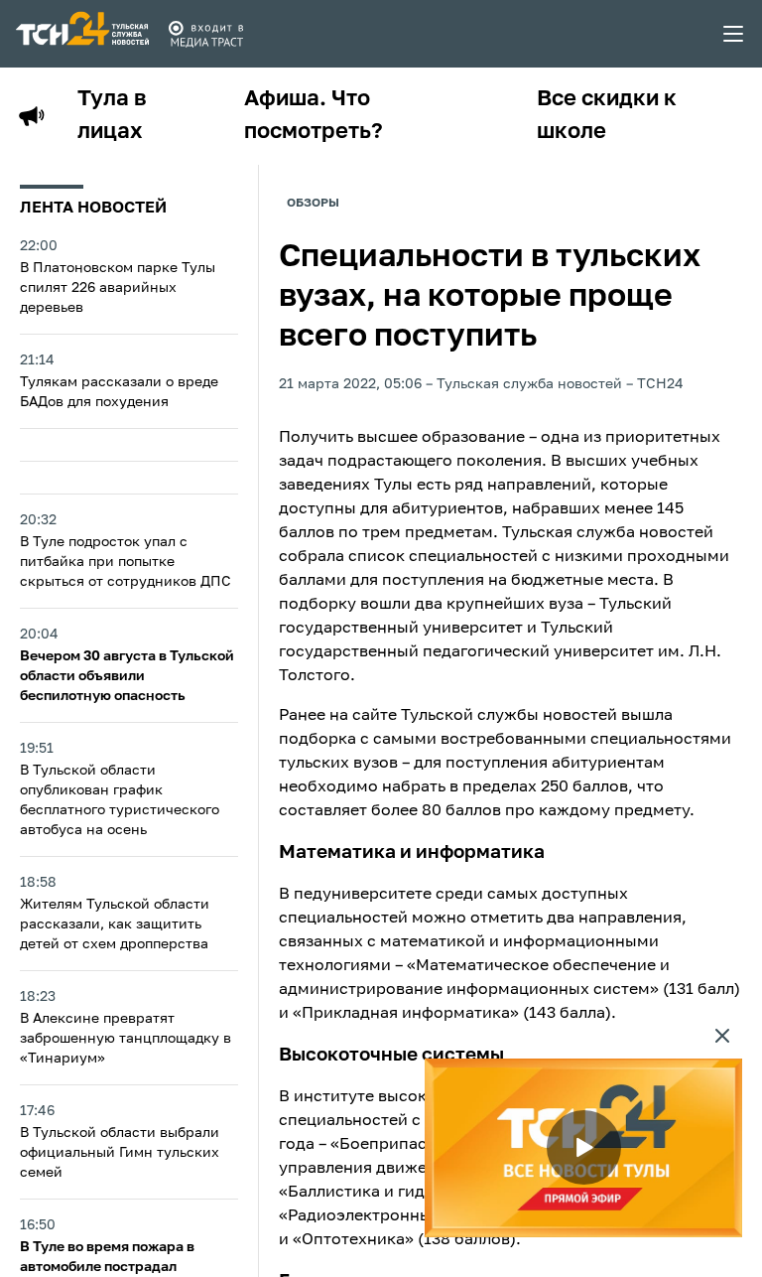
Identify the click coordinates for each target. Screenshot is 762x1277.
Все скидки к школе (607, 115)
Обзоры (313, 204)
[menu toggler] (734, 34)
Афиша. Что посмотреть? (313, 115)
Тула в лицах (112, 115)
